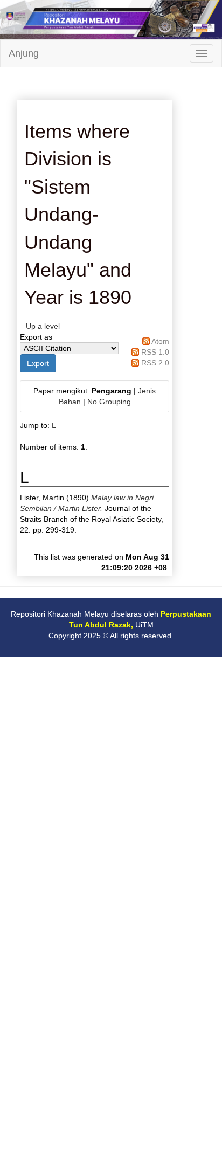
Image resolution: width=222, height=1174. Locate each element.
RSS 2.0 (155, 362)
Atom (160, 341)
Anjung (24, 53)
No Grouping (109, 401)
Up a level (43, 326)
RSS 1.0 (155, 352)
